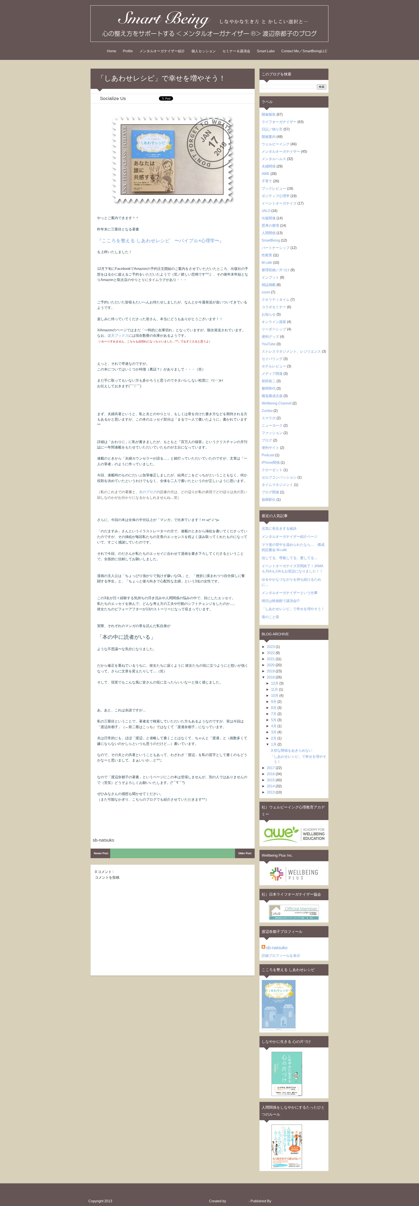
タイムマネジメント (277, 485)
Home (111, 51)
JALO (266, 211)
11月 (275, 689)
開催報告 (269, 114)
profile (128, 51)
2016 (271, 774)
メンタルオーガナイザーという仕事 (290, 593)
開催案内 (269, 137)
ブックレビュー (274, 188)
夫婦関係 (269, 166)
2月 (274, 738)
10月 (275, 695)
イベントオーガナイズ (279, 203)
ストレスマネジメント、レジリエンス (291, 351)
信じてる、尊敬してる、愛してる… (290, 558)
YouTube (269, 344)
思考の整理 (270, 225)
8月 (274, 708)
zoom (266, 292)
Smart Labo (266, 51)
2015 (271, 780)
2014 (271, 786)
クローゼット (272, 470)
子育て (267, 181)
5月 (274, 720)
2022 (271, 653)
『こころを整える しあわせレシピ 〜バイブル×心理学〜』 (160, 240)
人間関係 (269, 233)
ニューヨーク (272, 425)
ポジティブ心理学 (276, 196)
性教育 (267, 255)
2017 (271, 768)
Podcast (268, 455)
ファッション (272, 433)
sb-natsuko (276, 947)
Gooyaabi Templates (288, 1201)
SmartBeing (271, 240)
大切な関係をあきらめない (291, 750)
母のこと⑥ (270, 617)
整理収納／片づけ (276, 270)
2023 (271, 647)
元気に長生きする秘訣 (279, 528)
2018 (271, 677)
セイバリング (272, 359)
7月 (274, 714)
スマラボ (269, 418)
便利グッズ (270, 336)
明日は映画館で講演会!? (280, 601)
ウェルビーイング (276, 144)
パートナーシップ (276, 248)
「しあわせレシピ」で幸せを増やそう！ (293, 609)
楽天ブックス (118, 335)
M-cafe (267, 262)
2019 (271, 671)
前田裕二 (269, 381)
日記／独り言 (272, 129)
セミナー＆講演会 (236, 51)
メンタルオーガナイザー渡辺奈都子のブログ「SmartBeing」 (161, 1201)
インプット (270, 277)
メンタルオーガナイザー (281, 151)
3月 (274, 732)
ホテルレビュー (274, 366)
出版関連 (269, 218)
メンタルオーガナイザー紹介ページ (290, 536)
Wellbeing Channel (277, 403)
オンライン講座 (274, 322)
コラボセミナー (274, 307)
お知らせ (269, 314)
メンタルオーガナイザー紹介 (162, 51)
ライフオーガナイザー (279, 122)
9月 (274, 702)
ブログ (267, 440)
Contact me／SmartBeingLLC (304, 51)
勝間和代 (269, 388)
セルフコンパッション (279, 477)
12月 (275, 683)
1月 (274, 744)
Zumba (267, 411)
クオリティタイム (276, 299)
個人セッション (203, 51)
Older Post (244, 853)
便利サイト (270, 448)
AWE (266, 174)
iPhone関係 (271, 462)
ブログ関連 (270, 492)
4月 (274, 726)
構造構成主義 (272, 396)
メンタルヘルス (274, 159)
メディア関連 (272, 374)
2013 (271, 792)
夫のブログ (147, 492)
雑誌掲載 (269, 285)
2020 (271, 665)
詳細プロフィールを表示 (281, 955)
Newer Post (101, 853)
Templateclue (237, 1201)
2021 (271, 659)
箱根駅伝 (269, 499)
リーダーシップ (274, 329)
